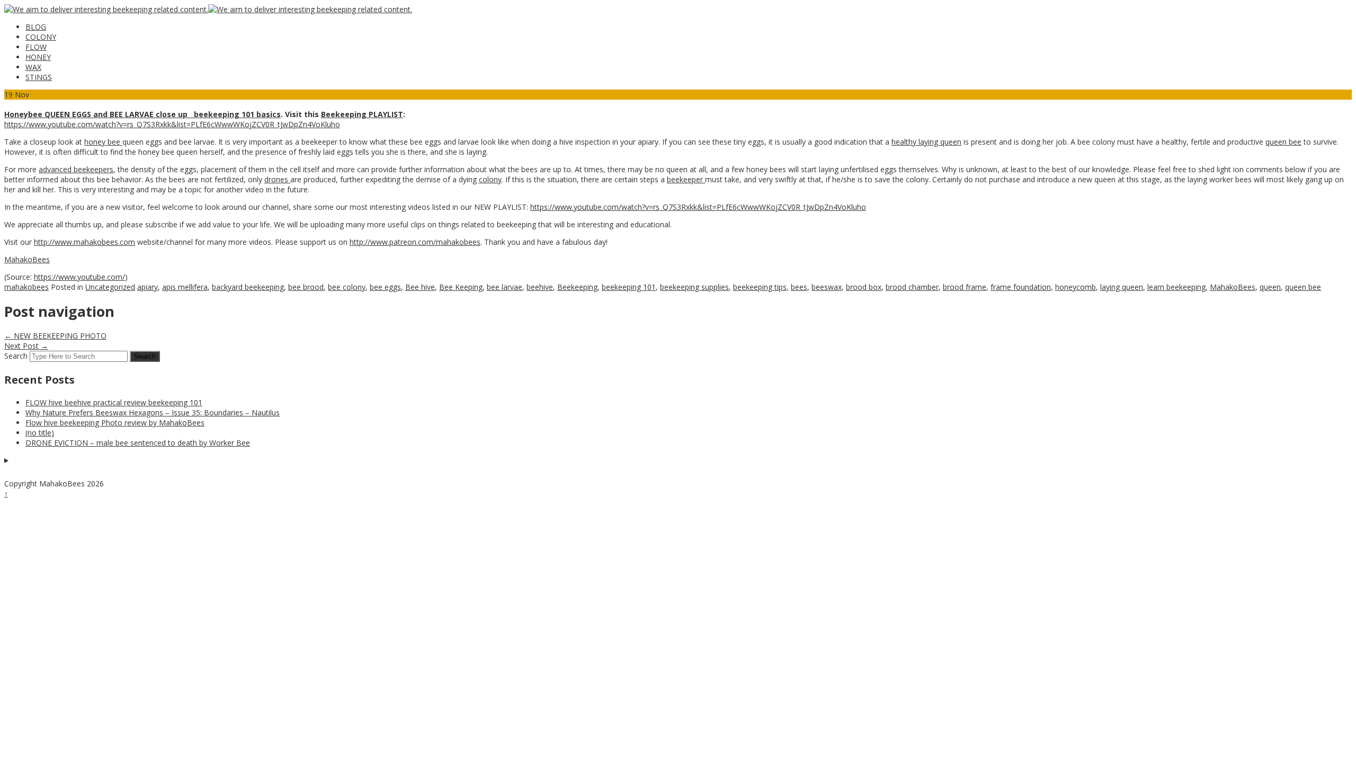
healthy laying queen (926, 142)
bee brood (306, 287)
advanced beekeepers (76, 169)
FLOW (36, 47)
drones (277, 179)
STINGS (38, 77)
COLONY (40, 37)
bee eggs (385, 287)
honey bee (103, 142)
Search (16, 356)
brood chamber (912, 287)
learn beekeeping (1176, 287)
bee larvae (504, 287)
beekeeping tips (760, 287)
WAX (33, 67)
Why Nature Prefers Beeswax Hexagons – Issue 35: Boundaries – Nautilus (152, 412)
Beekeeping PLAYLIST (362, 114)
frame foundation (1021, 287)
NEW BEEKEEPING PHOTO (55, 336)
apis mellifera (185, 287)
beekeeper (686, 179)
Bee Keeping (461, 287)
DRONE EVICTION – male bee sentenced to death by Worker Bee (137, 443)
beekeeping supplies (694, 287)
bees (799, 287)
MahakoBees (27, 259)
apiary (147, 287)
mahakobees (26, 287)
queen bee (1283, 142)
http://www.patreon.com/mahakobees (415, 242)
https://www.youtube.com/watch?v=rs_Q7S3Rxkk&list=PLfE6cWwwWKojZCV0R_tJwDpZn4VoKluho (172, 124)
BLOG (35, 27)
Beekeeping (577, 287)
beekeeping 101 (629, 287)
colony (490, 179)
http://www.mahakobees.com (84, 242)
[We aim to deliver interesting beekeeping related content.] (106, 9)
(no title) (39, 433)
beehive (540, 287)
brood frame (964, 287)
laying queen (1121, 287)
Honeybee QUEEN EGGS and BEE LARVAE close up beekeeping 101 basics (142, 114)
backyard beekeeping (248, 287)
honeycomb (1075, 287)
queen (1270, 287)
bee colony (346, 287)
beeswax (826, 287)
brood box (863, 287)
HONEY (38, 57)
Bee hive (420, 287)
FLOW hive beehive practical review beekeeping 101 (113, 402)
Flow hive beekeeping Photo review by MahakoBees (114, 423)
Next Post (26, 346)
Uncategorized (110, 287)
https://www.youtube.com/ (79, 277)
